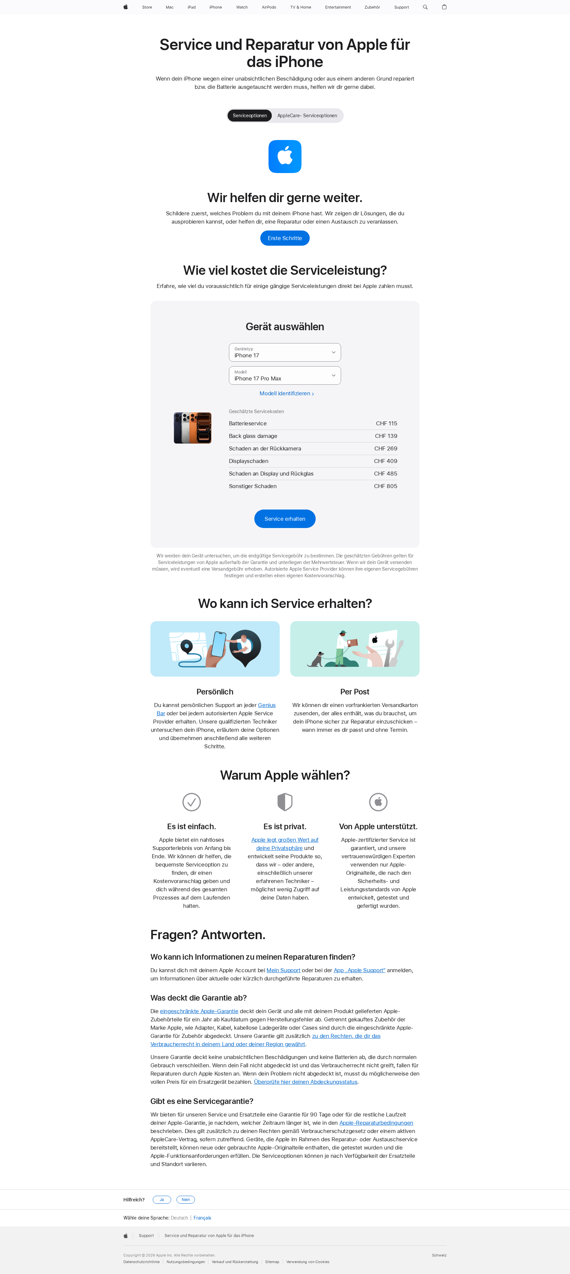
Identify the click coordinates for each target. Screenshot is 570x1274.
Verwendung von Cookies (308, 1262)
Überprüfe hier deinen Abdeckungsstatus (306, 1082)
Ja (162, 1199)
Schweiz (439, 1255)
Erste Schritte (285, 238)
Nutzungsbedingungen (186, 1262)
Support (146, 1235)
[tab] (250, 116)
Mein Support (284, 970)
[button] (425, 7)
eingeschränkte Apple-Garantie (199, 1011)
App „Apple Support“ (360, 970)
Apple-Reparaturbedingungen (376, 1122)
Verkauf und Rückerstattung (235, 1262)
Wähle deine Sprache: (146, 1218)
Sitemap (272, 1262)
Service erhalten (285, 518)
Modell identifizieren (285, 394)
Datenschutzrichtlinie (141, 1262)
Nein (186, 1199)
